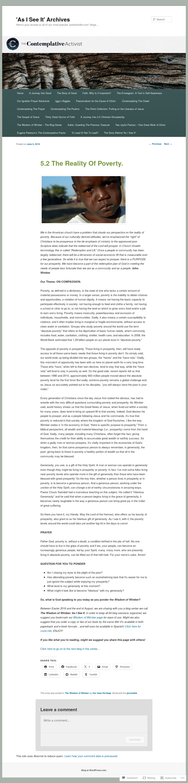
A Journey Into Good (40, 93)
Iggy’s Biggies (62, 101)
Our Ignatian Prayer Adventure (33, 101)
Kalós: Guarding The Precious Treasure (89, 125)
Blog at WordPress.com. (94, 770)
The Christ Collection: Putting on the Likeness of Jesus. (115, 109)
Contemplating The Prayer (31, 109)
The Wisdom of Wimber (77, 693)
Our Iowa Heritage (102, 693)
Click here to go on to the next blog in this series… (70, 649)
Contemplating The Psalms (65, 109)
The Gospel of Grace (28, 117)
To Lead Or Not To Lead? (85, 132)
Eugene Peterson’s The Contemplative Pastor (41, 132)
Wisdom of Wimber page (88, 617)
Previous (155, 143)
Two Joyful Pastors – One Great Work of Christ (140, 125)
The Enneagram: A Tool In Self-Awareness (139, 93)
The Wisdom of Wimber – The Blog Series (39, 125)
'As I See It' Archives (43, 19)
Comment (135, 739)
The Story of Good (67, 93)
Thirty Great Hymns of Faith (60, 117)
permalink (132, 693)
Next (168, 143)
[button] (83, 199)
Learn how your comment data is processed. (91, 756)
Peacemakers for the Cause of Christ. (96, 101)
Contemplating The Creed (135, 101)
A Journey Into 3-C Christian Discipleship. (103, 117)
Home (20, 93)
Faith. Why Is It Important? (96, 93)
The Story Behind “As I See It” (120, 132)
